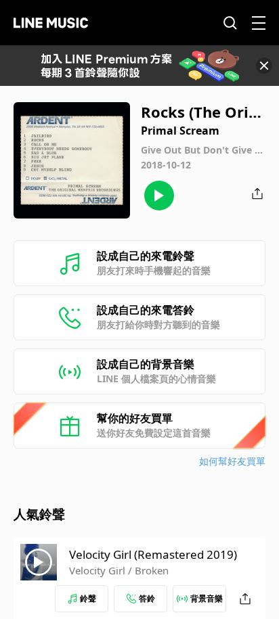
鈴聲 (88, 598)
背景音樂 (206, 598)
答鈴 (147, 598)
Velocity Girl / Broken (119, 570)
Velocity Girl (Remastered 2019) (153, 554)
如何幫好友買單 (232, 461)
